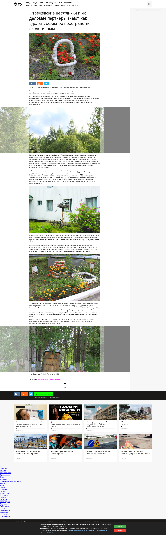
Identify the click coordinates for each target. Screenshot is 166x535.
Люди (35, 3)
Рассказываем (5, 510)
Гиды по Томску (65, 3)
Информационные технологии (11, 481)
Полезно (3, 498)
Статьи (35, 5)
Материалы (4, 512)
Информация (5, 493)
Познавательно (5, 516)
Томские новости (43, 379)
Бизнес (2, 487)
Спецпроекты (48, 5)
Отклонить (120, 530)
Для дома (3, 489)
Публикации (4, 506)
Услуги (2, 485)
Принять (120, 526)
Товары (2, 483)
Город (28, 3)
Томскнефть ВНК (54, 379)
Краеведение (51, 3)
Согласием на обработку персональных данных (80, 530)
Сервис (2, 491)
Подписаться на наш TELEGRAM (44, 394)
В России (3, 479)
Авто (1, 466)
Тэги (40, 5)
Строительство (5, 473)
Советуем (3, 514)
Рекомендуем (5, 502)
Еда (41, 3)
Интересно (4, 496)
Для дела (3, 504)
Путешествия (5, 475)
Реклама (63, 5)
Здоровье (3, 469)
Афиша (57, 5)
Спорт (2, 477)
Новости (28, 5)
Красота (3, 471)
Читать (2, 508)
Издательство (72, 5)
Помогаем (3, 500)
